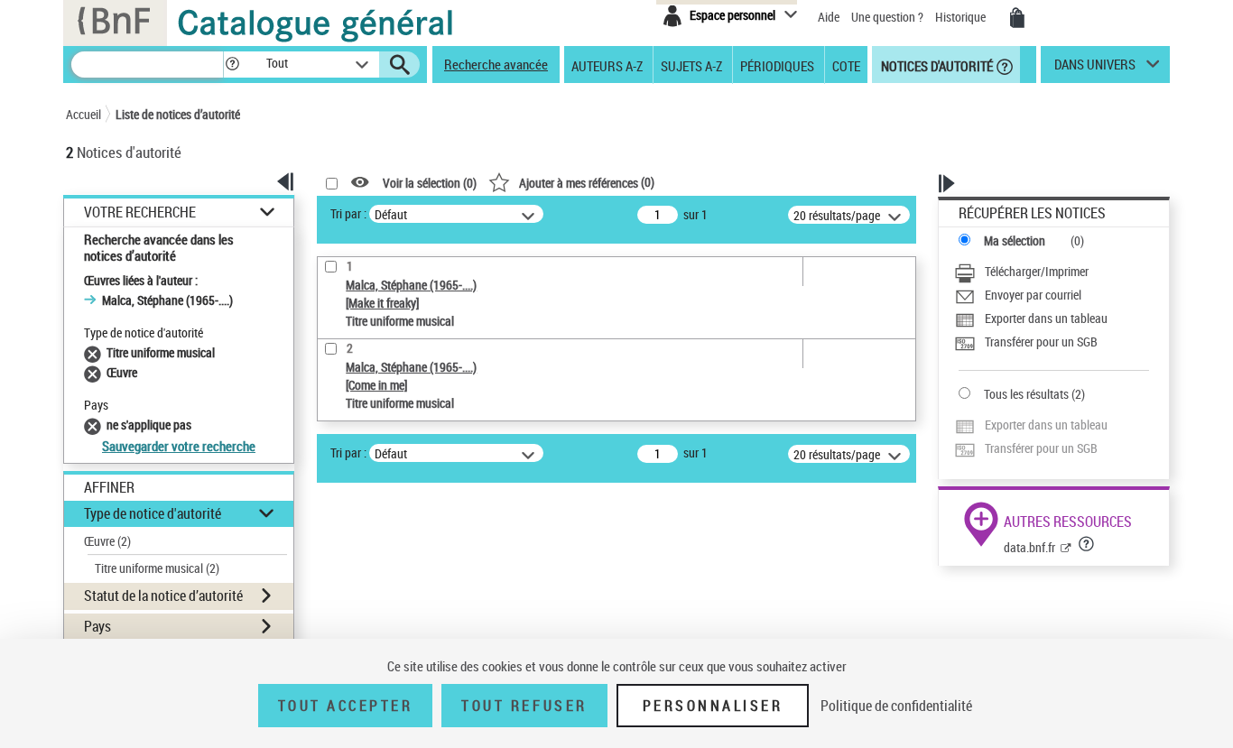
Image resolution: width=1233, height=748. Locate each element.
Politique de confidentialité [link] (896, 706)
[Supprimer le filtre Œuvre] (95, 372)
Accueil (83, 114)
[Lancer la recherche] (400, 65)
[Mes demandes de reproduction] (1017, 18)
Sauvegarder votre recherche (178, 446)
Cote (846, 65)
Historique (961, 16)
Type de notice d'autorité (152, 513)
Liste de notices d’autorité (178, 114)
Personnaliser (713, 706)
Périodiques (777, 65)
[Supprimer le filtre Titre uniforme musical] (95, 352)
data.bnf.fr (1029, 547)
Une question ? (888, 16)
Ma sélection (1014, 240)
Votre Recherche (140, 212)
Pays (97, 626)
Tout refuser (524, 706)
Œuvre (107, 540)
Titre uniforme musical (157, 568)
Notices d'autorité (935, 65)
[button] (232, 64)
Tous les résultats (1026, 393)
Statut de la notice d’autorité (163, 595)
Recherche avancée (496, 64)
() (586, 181)
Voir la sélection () (430, 182)
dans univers (1095, 68)
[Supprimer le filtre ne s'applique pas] (95, 424)
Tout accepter (345, 706)
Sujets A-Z (691, 65)
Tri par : (348, 213)
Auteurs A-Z (607, 65)
